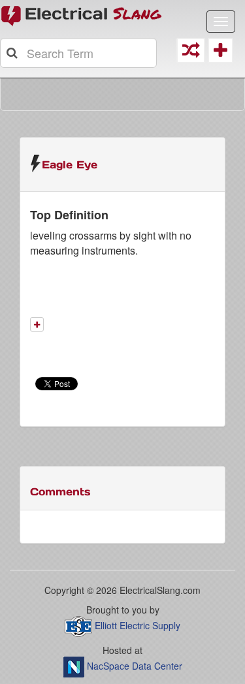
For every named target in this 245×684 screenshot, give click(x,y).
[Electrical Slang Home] (81, 14)
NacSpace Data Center (134, 665)
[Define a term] (220, 52)
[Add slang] (37, 324)
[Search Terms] (13, 52)
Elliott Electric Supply (137, 625)
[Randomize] (190, 52)
